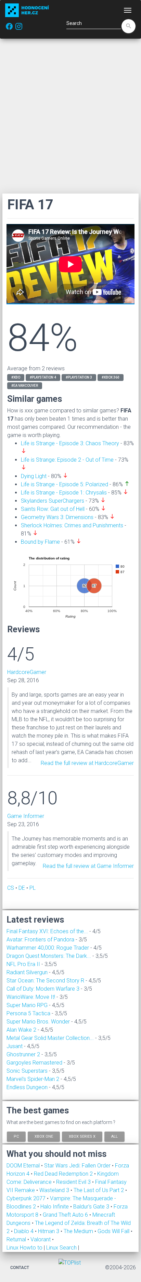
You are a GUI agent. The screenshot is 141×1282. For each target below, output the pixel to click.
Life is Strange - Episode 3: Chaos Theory (70, 443)
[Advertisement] (70, 115)
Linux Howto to (24, 1247)
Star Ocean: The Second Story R (45, 980)
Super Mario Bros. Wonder (38, 1021)
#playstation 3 (79, 377)
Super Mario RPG (27, 1005)
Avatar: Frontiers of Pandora (40, 939)
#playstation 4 (43, 377)
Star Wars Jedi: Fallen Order (78, 1165)
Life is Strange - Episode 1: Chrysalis (64, 492)
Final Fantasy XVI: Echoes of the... (47, 931)
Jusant (15, 1046)
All (114, 1136)
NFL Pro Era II (23, 964)
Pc (16, 1136)
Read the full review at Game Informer (88, 866)
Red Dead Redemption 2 (64, 1174)
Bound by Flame (40, 542)
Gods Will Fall (114, 1231)
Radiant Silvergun (27, 972)
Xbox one (44, 1136)
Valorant (41, 1239)
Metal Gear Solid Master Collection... (50, 1038)
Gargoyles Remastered (34, 1062)
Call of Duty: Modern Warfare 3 (43, 989)
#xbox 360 (110, 377)
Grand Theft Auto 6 (66, 1215)
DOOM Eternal (24, 1165)
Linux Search (61, 1247)
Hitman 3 (49, 1231)
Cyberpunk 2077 (27, 1198)
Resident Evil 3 (74, 1182)
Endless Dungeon (27, 1087)
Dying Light (34, 476)
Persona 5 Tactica (28, 1013)
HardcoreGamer (26, 672)
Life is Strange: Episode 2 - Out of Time (67, 460)
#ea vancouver (24, 385)
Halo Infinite (55, 1206)
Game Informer (25, 816)
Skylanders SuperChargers (52, 501)
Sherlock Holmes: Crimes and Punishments (72, 525)
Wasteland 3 (54, 1190)
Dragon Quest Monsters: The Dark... (49, 956)
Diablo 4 (24, 1231)
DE (21, 888)
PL (32, 888)
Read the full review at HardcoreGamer (87, 763)
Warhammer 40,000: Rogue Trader (48, 947)
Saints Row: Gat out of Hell (53, 509)
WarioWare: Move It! (31, 997)
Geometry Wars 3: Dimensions (57, 517)
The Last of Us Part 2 (99, 1190)
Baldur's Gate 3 (92, 1206)
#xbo (15, 377)
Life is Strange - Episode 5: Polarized (64, 484)
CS (10, 888)
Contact (19, 1267)
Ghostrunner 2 (23, 1054)
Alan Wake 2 (21, 1030)
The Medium (79, 1231)
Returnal (17, 1239)
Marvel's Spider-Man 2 (33, 1079)
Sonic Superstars (27, 1071)
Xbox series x (82, 1136)
